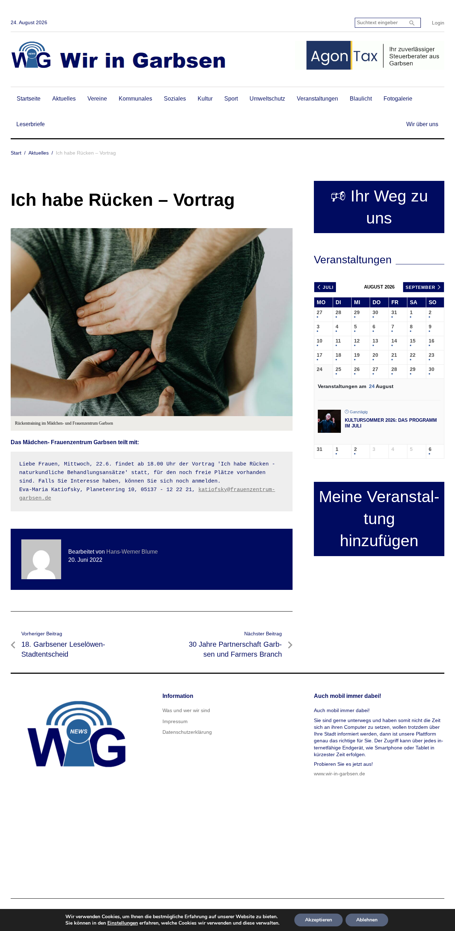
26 (357, 369)
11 (338, 341)
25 (338, 369)
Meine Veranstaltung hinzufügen (379, 519)
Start (16, 153)
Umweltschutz (267, 99)
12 (357, 341)
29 (357, 312)
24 (319, 369)
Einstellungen (122, 923)
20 (375, 355)
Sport (231, 99)
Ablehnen (367, 919)
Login (438, 23)
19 (357, 355)
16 (431, 341)
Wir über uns (422, 124)
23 (431, 355)
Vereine (97, 99)
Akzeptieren (318, 919)
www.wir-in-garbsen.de (339, 773)
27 (319, 312)
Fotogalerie (398, 99)
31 (394, 312)
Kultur (205, 99)
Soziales (175, 99)
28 (338, 312)
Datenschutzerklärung (187, 732)
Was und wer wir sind (186, 710)
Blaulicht (361, 99)
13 (375, 341)
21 (394, 355)
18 (338, 355)
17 (319, 355)
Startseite (29, 99)
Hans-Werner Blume (132, 552)
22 (413, 355)
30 (375, 312)
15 (413, 341)
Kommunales (135, 99)
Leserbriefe (30, 124)
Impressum (175, 721)
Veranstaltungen (317, 99)
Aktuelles (64, 99)
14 (394, 341)
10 (319, 341)
